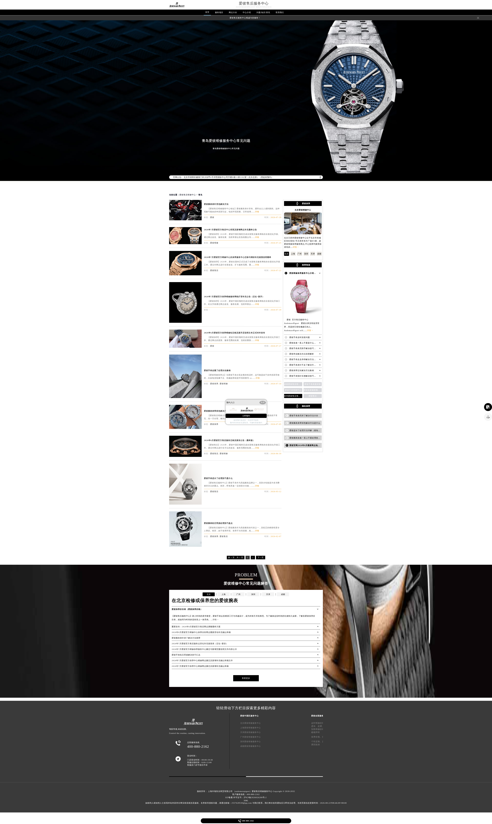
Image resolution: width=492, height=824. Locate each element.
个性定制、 (316, 741)
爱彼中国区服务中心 (249, 716)
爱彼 (212, 217)
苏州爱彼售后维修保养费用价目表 (293, 396)
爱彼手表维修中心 (293, 390)
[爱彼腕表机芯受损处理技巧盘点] (185, 546)
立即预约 (246, 416)
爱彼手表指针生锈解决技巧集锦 (303, 376)
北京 (286, 254)
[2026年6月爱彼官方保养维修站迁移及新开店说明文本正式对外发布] (185, 347)
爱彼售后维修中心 (187, 195)
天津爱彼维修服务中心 (250, 732)
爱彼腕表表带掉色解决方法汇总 (218, 411)
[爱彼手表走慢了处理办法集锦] (185, 397)
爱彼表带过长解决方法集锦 (301, 370)
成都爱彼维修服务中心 (250, 746)
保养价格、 (316, 737)
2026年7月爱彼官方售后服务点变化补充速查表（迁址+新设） (200, 644)
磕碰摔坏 (315, 732)
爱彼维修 (214, 243)
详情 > (296, 247)
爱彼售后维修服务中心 (262, 791)
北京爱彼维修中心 (303, 210)
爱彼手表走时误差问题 (299, 337)
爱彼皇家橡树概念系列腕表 (313, 390)
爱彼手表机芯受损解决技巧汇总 (186, 655)
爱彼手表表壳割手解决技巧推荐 (303, 348)
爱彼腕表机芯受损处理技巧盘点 (218, 523)
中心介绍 (247, 12)
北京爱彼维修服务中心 (250, 723)
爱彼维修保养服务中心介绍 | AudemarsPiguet (310, 273)
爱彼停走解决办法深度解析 (301, 354)
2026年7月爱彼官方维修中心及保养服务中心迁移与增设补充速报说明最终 (237, 257)
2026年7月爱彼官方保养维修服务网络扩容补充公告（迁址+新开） (234, 297)
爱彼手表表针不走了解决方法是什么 (305, 365)
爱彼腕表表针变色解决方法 (216, 204)
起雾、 (321, 726)
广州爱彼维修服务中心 (250, 737)
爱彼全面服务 (317, 716)
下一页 (261, 558)
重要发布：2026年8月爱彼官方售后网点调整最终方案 (196, 627)
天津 (313, 254)
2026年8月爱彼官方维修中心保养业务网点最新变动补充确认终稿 (201, 632)
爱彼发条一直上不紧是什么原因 (303, 343)
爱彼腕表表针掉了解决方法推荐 (186, 638)
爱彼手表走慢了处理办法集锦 (217, 370)
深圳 (306, 254)
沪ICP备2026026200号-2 (255, 797)
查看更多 (246, 678)
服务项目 (219, 12)
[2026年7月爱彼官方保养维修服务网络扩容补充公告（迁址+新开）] (185, 322)
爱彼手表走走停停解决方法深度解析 (305, 359)
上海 (293, 254)
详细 (257, 212)
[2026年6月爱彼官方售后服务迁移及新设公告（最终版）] (185, 456)
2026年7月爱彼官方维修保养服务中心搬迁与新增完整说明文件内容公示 (204, 649)
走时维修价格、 (318, 723)
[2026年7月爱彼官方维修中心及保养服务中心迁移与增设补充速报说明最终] (185, 275)
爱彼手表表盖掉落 (312, 384)
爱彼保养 (214, 384)
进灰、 (314, 726)
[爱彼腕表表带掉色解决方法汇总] (185, 428)
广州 (300, 254)
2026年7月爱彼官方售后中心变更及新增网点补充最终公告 (230, 230)
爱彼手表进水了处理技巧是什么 (218, 478)
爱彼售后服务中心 (254, 3)
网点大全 (233, 12)
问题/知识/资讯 (263, 12)
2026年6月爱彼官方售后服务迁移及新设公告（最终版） (229, 440)
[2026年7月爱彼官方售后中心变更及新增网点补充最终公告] (185, 243)
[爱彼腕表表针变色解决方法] (185, 220)
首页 (207, 12)
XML (246, 801)
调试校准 (315, 744)
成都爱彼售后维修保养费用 (293, 384)
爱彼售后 (214, 270)
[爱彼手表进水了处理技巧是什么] (185, 504)
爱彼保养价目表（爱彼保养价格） (187, 609)
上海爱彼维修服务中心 (250, 728)
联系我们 (280, 12)
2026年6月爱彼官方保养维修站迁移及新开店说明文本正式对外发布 (234, 333)
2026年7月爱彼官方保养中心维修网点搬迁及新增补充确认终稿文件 (202, 660)
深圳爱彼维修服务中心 (250, 742)
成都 (319, 254)
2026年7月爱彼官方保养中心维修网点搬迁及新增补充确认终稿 (200, 666)
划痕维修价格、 (318, 729)
